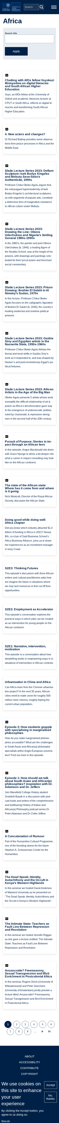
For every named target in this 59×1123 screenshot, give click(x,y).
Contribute (29, 1068)
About (29, 1056)
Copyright (29, 1073)
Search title (11, 33)
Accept (50, 1085)
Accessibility (29, 1062)
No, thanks (50, 1097)
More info (5, 1121)
